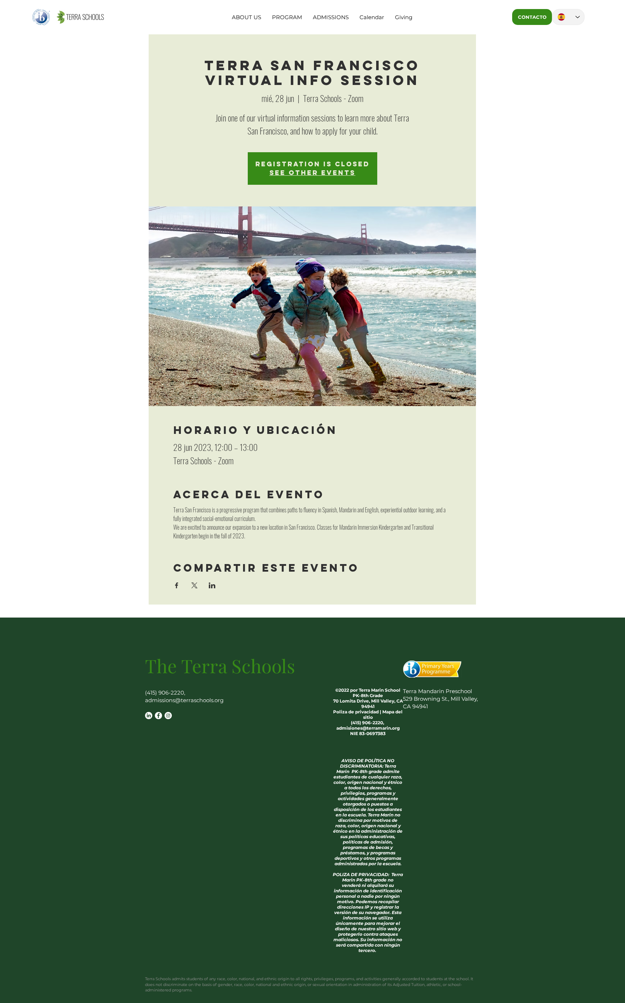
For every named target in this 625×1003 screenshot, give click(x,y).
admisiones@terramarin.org (368, 728)
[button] (246, 17)
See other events (312, 172)
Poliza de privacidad (356, 711)
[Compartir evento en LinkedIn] (212, 585)
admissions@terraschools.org (184, 700)
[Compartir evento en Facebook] (176, 585)
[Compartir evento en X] (194, 585)
